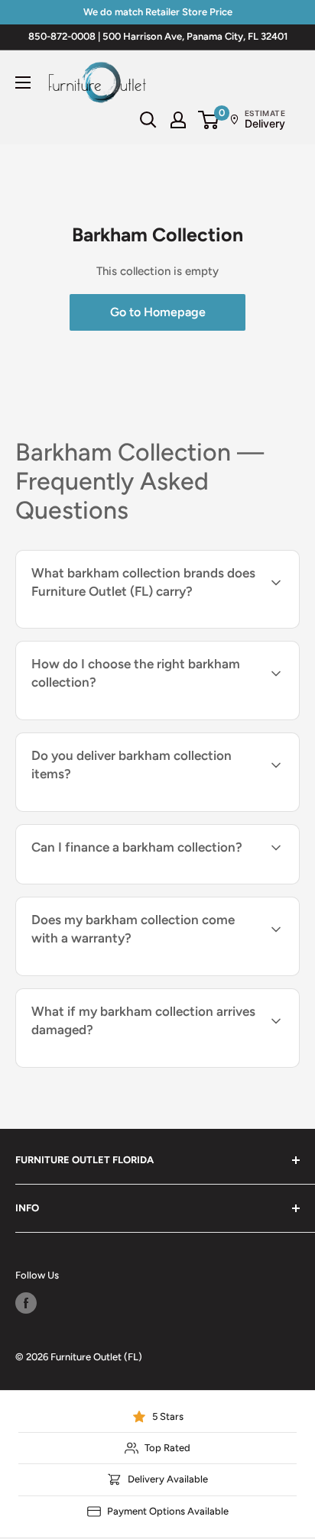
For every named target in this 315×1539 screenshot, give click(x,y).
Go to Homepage (158, 312)
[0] (209, 120)
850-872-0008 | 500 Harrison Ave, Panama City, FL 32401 (157, 36)
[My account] (178, 120)
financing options (148, 882)
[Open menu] (23, 82)
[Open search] (148, 120)
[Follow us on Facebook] (26, 1303)
